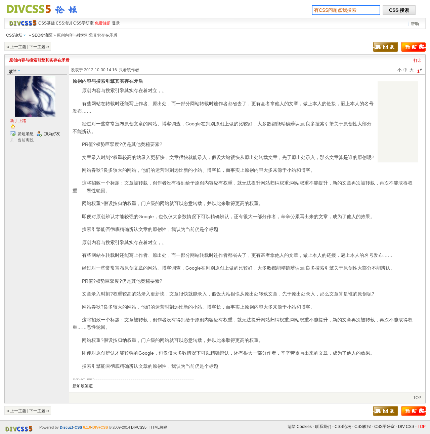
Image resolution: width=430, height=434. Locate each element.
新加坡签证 (83, 386)
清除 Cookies (300, 426)
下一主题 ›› (39, 46)
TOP (417, 397)
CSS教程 (362, 426)
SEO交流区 (42, 35)
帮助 (415, 24)
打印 (418, 60)
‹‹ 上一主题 (16, 46)
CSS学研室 (384, 426)
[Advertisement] (398, 121)
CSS (78, 427)
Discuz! (66, 427)
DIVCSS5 (138, 427)
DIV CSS (406, 426)
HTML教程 (158, 427)
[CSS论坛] (45, 14)
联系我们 (323, 426)
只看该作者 (129, 70)
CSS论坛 (14, 35)
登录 (116, 23)
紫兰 (13, 71)
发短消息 (25, 133)
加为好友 (52, 133)
